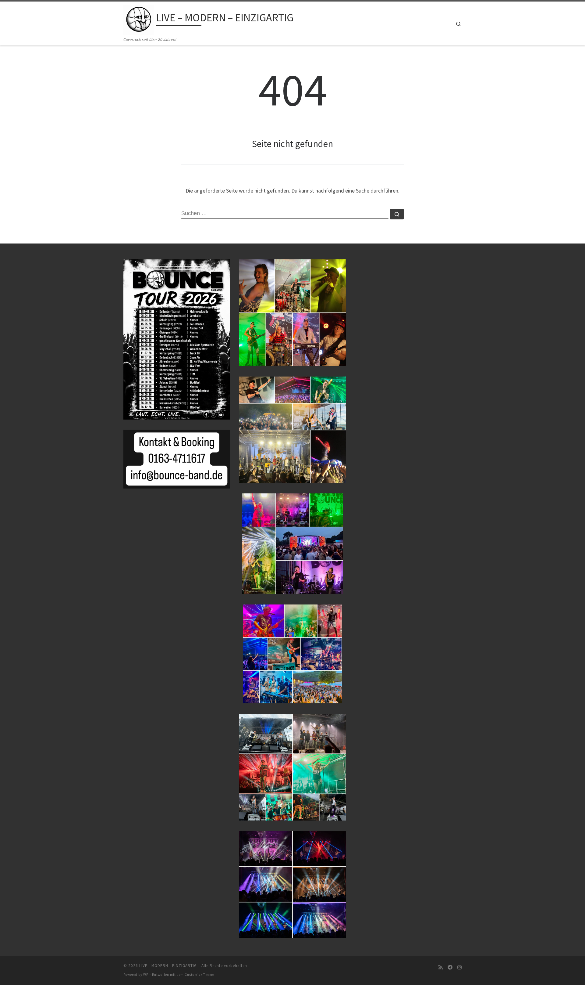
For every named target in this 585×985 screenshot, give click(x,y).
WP (145, 974)
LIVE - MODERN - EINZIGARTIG (168, 965)
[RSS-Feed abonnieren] (440, 967)
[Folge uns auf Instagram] (459, 967)
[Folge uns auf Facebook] (450, 967)
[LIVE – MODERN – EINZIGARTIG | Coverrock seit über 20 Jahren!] (138, 19)
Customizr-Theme (199, 974)
